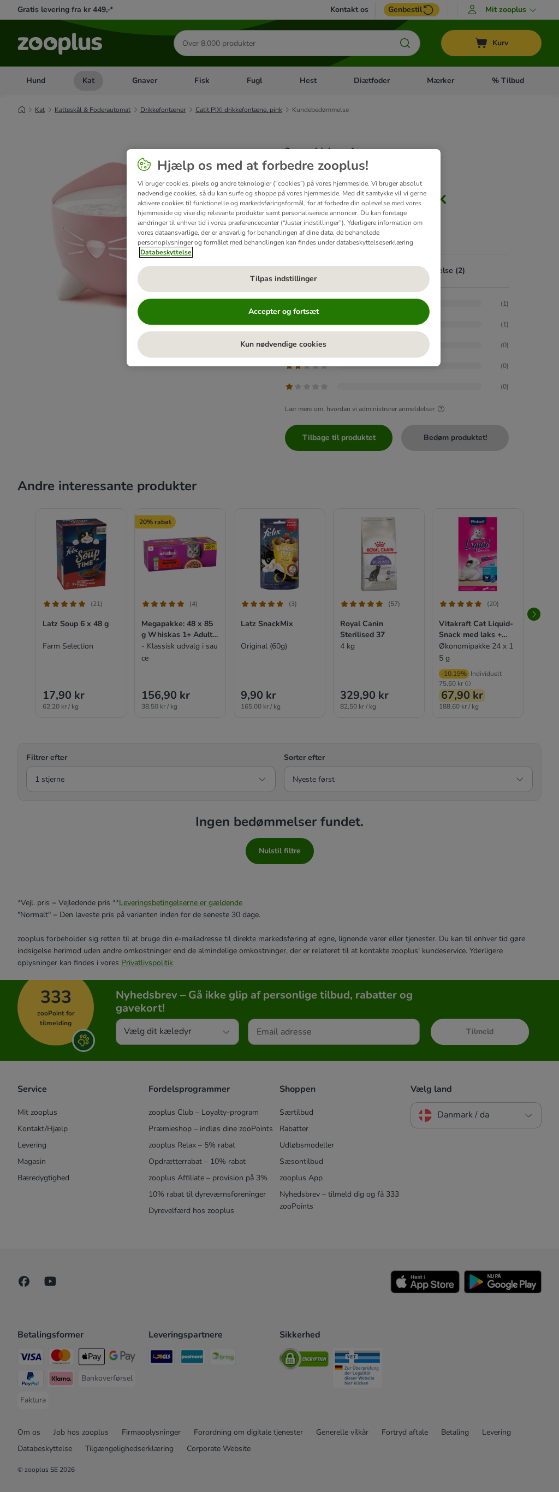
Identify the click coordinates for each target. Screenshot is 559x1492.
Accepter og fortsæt (283, 311)
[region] (284, 257)
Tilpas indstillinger (283, 279)
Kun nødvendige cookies (283, 344)
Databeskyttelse (166, 252)
